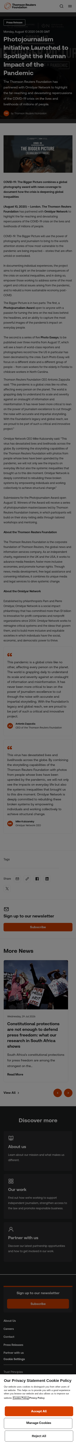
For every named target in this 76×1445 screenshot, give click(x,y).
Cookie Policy (20, 1398)
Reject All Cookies (39, 1436)
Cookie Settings (38, 1423)
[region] (38, 1409)
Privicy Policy (37, 1398)
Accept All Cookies (39, 1411)
